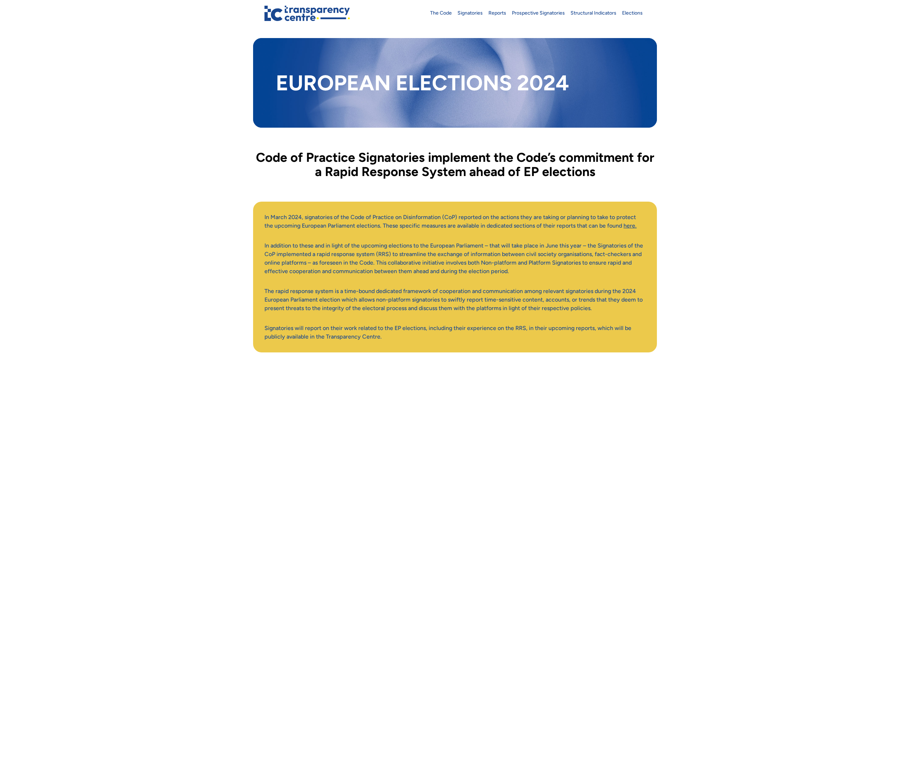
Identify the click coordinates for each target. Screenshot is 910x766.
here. (630, 225)
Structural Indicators (593, 13)
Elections (632, 13)
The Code (441, 13)
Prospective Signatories (538, 13)
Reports (497, 13)
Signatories (470, 13)
